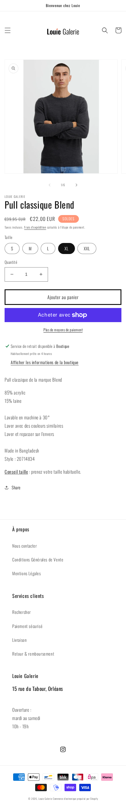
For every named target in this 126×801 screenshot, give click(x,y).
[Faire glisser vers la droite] (76, 185)
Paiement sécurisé (27, 626)
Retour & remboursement (33, 653)
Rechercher (21, 612)
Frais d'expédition (35, 227)
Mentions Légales (26, 573)
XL (67, 248)
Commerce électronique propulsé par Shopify (75, 798)
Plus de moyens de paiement (63, 329)
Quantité (11, 262)
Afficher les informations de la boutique (45, 362)
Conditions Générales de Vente (37, 559)
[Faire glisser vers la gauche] (49, 185)
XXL (87, 248)
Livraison (19, 640)
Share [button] (16, 487)
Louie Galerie (45, 798)
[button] (7, 30)
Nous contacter (24, 545)
